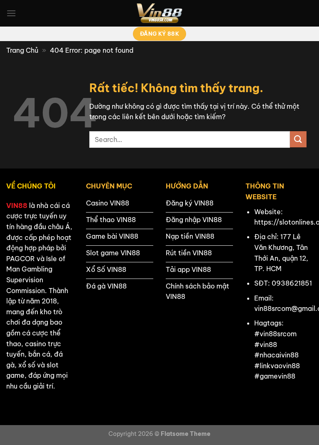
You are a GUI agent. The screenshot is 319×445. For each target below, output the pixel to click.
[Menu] (11, 13)
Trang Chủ (22, 50)
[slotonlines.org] (159, 13)
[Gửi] (298, 139)
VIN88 (16, 205)
